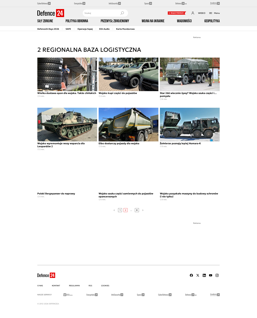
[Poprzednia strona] (114, 210)
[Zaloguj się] (193, 13)
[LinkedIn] (204, 275)
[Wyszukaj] (122, 13)
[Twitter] (197, 275)
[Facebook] (191, 275)
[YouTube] (210, 275)
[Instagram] (217, 275)
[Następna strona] (143, 210)
